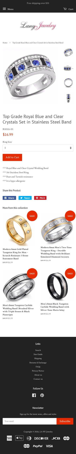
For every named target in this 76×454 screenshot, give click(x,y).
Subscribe (65, 421)
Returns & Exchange (38, 362)
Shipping (38, 358)
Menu (10, 9)
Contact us (38, 379)
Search (38, 350)
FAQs (38, 366)
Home (5, 43)
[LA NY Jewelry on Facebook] (34, 396)
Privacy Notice (38, 371)
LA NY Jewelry (46, 431)
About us (38, 375)
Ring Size (7, 142)
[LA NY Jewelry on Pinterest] (42, 396)
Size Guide (38, 354)
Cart (70, 9)
